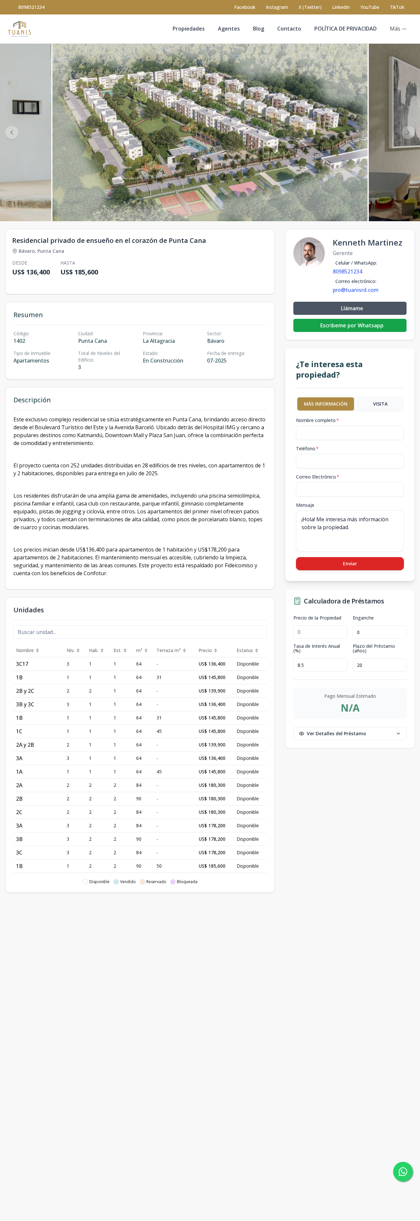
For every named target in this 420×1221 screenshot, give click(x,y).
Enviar (350, 563)
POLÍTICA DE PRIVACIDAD (345, 28)
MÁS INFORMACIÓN (325, 404)
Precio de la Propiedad (317, 618)
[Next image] (408, 132)
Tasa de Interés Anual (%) (316, 648)
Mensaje (305, 505)
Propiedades (189, 28)
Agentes (229, 28)
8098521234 (31, 7)
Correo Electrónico (317, 477)
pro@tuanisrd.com (356, 290)
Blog (258, 28)
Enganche (363, 618)
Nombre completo (317, 420)
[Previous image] (11, 132)
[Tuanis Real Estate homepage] (19, 29)
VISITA (380, 404)
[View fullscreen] (408, 209)
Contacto (289, 28)
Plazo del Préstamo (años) (374, 648)
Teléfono (307, 448)
